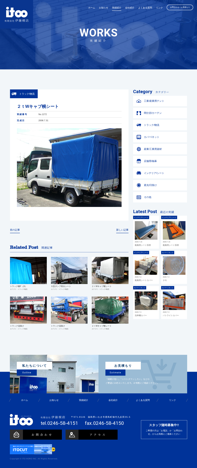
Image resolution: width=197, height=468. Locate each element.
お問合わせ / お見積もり (180, 7)
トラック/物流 (151, 125)
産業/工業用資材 (153, 149)
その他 (147, 197)
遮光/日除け (150, 185)
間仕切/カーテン (153, 113)
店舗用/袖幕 (150, 161)
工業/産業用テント (154, 101)
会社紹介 (113, 400)
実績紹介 (83, 400)
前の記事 (15, 230)
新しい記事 (122, 230)
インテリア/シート (154, 173)
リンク (172, 400)
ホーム (24, 400)
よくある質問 (143, 400)
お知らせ (54, 400)
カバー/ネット (151, 137)
